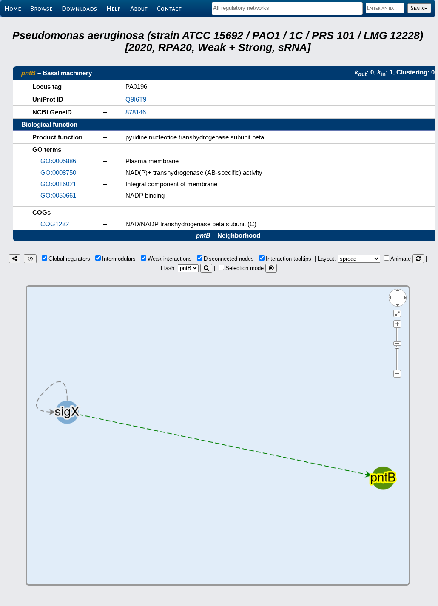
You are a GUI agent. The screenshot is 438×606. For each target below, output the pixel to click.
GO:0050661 (58, 195)
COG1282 (54, 224)
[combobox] (287, 8)
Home (12, 8)
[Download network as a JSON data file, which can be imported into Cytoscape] (30, 258)
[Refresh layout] (418, 258)
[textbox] (287, 7)
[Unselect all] (271, 268)
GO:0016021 (58, 184)
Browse (41, 8)
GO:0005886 (58, 161)
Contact (169, 8)
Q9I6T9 (135, 99)
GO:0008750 (58, 172)
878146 (135, 112)
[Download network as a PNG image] (14, 258)
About (139, 8)
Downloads (79, 8)
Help (113, 8)
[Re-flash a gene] (206, 268)
